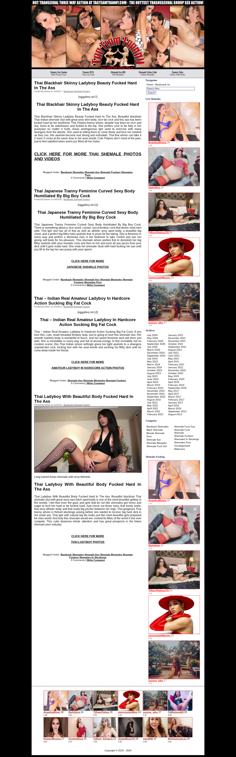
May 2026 (152, 338)
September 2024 (156, 355)
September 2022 (156, 396)
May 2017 (173, 390)
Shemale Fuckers (110, 172)
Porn (149, 436)
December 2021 (177, 338)
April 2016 (173, 405)
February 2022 (155, 414)
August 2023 (154, 373)
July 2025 (152, 346)
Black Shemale (155, 429)
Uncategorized (182, 445)
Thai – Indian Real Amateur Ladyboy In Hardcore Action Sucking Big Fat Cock (82, 300)
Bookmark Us (162, 84)
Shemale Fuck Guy (184, 426)
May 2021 (173, 358)
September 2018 (177, 388)
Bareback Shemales (72, 172)
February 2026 (155, 341)
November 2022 (156, 393)
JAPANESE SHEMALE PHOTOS (88, 267)
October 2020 (175, 373)
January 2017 (175, 402)
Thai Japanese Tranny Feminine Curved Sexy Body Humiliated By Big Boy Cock (84, 193)
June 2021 (174, 355)
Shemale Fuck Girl (157, 446)
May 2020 (173, 376)
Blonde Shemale (155, 433)
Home (150, 84)
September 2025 (156, 344)
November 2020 (177, 370)
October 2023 (154, 370)
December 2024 (156, 352)
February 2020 (176, 379)
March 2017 (174, 396)
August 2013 (175, 414)
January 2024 (154, 367)
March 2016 (174, 408)
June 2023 (153, 379)
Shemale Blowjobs (111, 279)
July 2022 (152, 402)
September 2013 (177, 411)
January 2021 (175, 367)
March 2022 (153, 411)
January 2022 (175, 335)
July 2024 (152, 358)
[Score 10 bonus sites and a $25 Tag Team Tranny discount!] (118, 68)
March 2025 (153, 349)
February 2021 (176, 364)
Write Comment (96, 177)
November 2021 (177, 341)
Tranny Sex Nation (58, 72)
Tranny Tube (177, 72)
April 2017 (173, 393)
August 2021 (175, 349)
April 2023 (152, 382)
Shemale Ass (92, 172)
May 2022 (152, 405)
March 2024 (153, 364)
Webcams (179, 449)
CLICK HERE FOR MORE (87, 261)
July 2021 (173, 352)
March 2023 (153, 385)
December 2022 (156, 390)
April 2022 (152, 408)
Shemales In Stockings (92, 557)
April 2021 (173, 361)
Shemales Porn (93, 282)
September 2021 (177, 346)
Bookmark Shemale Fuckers (77, 91)
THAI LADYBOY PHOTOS (88, 542)
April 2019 (173, 382)
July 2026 (152, 335)
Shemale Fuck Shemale (182, 431)
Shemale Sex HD (118, 72)
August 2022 (154, 399)
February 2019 (176, 385)
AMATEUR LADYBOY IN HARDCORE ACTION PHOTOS (87, 368)
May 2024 (152, 361)
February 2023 (155, 388)
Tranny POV (88, 72)
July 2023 (152, 376)
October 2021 (175, 344)
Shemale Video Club (148, 72)
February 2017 (176, 399)
